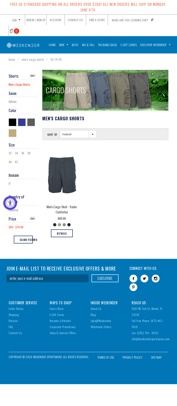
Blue (22, 122)
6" (10, 183)
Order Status (16, 308)
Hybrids (12, 101)
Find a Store (57, 308)
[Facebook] (133, 278)
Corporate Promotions (62, 326)
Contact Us (15, 332)
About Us (96, 308)
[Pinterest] (133, 287)
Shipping (14, 314)
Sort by (52, 134)
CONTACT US (75, 20)
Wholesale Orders (101, 326)
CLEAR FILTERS (26, 240)
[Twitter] (144, 278)
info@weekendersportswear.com (151, 339)
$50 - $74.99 (16, 227)
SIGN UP (40, 20)
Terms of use (106, 357)
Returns (13, 320)
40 (10, 162)
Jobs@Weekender (101, 320)
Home (12, 59)
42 (16, 162)
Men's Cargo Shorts (33, 59)
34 (16, 153)
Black (13, 122)
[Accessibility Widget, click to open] (10, 203)
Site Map (156, 357)
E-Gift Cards (57, 314)
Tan (13, 133)
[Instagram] (156, 278)
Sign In (30, 20)
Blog (93, 314)
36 (22, 153)
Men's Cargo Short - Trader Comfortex (62, 209)
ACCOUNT (56, 20)
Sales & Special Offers (63, 332)
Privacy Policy (132, 357)
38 (28, 153)
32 (10, 153)
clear (32, 75)
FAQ (11, 326)
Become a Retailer (60, 320)
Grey (31, 122)
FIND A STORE (97, 20)
